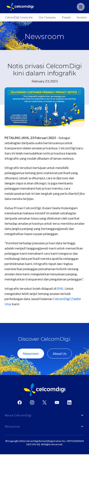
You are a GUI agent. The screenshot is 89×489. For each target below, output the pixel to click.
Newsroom (31, 353)
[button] (45, 416)
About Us (59, 353)
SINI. (60, 288)
